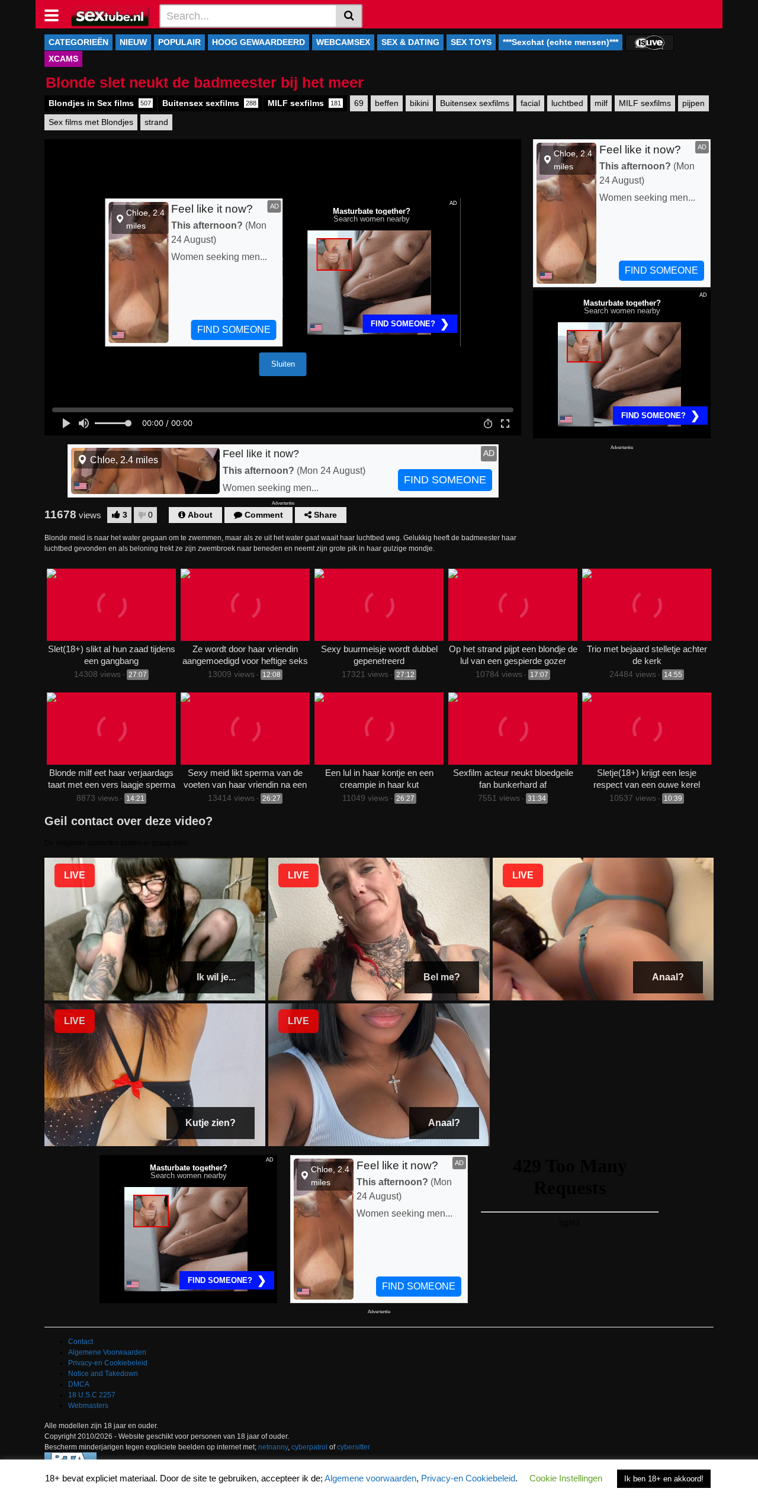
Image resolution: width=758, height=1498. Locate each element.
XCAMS (63, 58)
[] (349, 16)
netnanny (273, 1447)
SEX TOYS (471, 42)
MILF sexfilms (304, 103)
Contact (80, 1341)
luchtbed (567, 103)
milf (601, 103)
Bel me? (441, 977)
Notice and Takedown (103, 1373)
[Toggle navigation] (56, 14)
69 (359, 103)
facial (530, 103)
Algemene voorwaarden (370, 1478)
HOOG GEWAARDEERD (258, 42)
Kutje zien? (210, 1123)
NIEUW (133, 42)
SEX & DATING (410, 42)
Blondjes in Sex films (100, 103)
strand (156, 122)
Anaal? (668, 977)
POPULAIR (179, 42)
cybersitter (353, 1447)
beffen (387, 103)
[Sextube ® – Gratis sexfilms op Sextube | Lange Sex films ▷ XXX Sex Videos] (110, 15)
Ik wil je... (216, 977)
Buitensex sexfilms (209, 103)
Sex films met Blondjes (91, 122)
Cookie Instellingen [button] (565, 1478)
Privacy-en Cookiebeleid (107, 1363)
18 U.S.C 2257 (91, 1395)
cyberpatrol (309, 1447)
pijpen (693, 103)
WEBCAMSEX (343, 42)
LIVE (74, 875)
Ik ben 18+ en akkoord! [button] (664, 1478)
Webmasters (88, 1405)
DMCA (78, 1384)
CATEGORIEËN (78, 42)
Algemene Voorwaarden (107, 1352)
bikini (419, 103)
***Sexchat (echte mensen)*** (560, 42)
